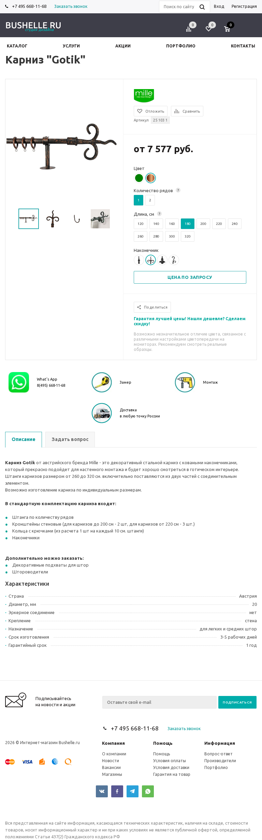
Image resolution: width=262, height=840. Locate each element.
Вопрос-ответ (218, 754)
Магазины (112, 774)
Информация (219, 743)
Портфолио (216, 767)
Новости (110, 760)
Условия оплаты (169, 760)
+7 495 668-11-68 (29, 6)
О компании (114, 754)
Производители (220, 760)
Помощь (163, 743)
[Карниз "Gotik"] (64, 146)
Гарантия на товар (171, 774)
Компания (113, 743)
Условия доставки (171, 767)
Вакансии (111, 767)
